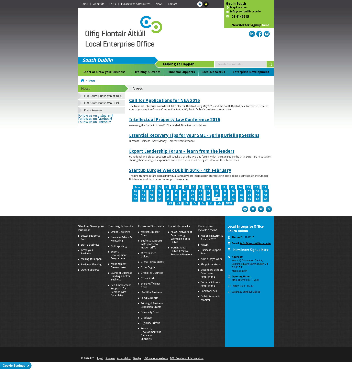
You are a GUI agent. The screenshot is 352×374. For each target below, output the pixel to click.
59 (192, 199)
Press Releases (93, 110)
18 (135, 191)
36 (143, 195)
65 (241, 199)
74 (211, 203)
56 (167, 199)
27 (208, 191)
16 (256, 187)
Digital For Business (152, 261)
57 (176, 199)
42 (192, 195)
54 (151, 199)
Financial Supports (181, 72)
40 (176, 195)
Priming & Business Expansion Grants (152, 305)
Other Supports (90, 269)
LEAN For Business (151, 292)
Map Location (239, 7)
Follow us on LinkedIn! (94, 122)
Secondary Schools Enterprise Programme (212, 273)
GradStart (146, 317)
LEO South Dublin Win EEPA (101, 103)
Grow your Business (87, 251)
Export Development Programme (118, 255)
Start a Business (90, 244)
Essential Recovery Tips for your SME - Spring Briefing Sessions (194, 135)
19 (143, 191)
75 (219, 203)
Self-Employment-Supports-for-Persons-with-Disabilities (121, 290)
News (159, 4)
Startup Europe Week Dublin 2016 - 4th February (180, 170)
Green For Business (152, 272)
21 (159, 191)
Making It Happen (91, 258)
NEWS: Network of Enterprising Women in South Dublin (181, 237)
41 (184, 195)
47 (233, 195)
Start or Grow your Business (104, 72)
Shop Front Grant (211, 264)
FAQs (113, 4)
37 (151, 195)
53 (143, 199)
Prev (137, 187)
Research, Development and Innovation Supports (151, 333)
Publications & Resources (135, 4)
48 (241, 195)
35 (135, 195)
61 (208, 199)
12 (223, 187)
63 (224, 199)
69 (170, 203)
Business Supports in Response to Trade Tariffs (151, 244)
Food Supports (149, 297)
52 (135, 199)
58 (184, 199)
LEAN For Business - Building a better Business (122, 276)
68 (265, 199)
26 (200, 191)
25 (192, 191)
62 (216, 199)
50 (257, 195)
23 (176, 191)
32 (249, 191)
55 (159, 199)
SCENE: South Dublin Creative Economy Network (181, 251)
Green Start (147, 278)
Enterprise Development (251, 72)
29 (224, 191)
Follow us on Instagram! (95, 115)
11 (215, 187)
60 (200, 199)
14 (240, 187)
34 (265, 191)
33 (257, 191)
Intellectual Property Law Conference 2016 (174, 119)
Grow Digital (148, 267)
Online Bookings (120, 231)
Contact (172, 4)
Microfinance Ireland (148, 255)
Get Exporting (119, 246)
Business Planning (91, 264)
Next (229, 203)
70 (178, 203)
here (265, 25)
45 (216, 195)
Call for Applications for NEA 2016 (164, 100)
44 (208, 195)
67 (257, 199)
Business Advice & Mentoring (121, 239)
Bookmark (261, 209)
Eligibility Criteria (150, 322)
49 (249, 195)
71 (186, 203)
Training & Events (147, 72)
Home (84, 4)
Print (245, 209)
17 (264, 187)
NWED (204, 244)
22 (167, 191)
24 (184, 191)
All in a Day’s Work (211, 258)
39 (167, 195)
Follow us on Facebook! (95, 119)
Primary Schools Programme (210, 284)
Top (269, 209)
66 (249, 199)
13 (232, 187)
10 (207, 187)
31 (241, 191)
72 (194, 203)
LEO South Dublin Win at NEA (102, 96)
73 (202, 203)
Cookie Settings (14, 365)
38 (159, 195)
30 (233, 191)
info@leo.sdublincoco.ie (245, 11)
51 (265, 195)
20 (151, 191)
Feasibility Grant (150, 312)
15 (248, 187)
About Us (98, 4)
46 (224, 195)
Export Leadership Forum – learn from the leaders (181, 151)
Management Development (118, 265)
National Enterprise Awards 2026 (212, 237)
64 (233, 199)
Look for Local (209, 290)
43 (200, 195)
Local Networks (213, 72)
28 (216, 191)
